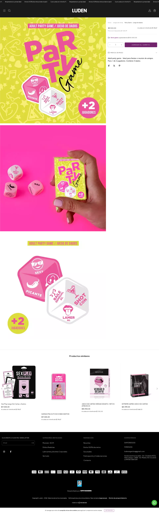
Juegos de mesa (118, 22)
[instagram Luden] (4, 452)
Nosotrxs (86, 443)
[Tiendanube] (79, 503)
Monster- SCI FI (48, 443)
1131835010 (128, 447)
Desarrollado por (73, 491)
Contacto (87, 460)
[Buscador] (9, 11)
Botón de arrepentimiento (118, 498)
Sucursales (87, 452)
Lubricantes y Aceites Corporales (55, 452)
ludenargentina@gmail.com (134, 451)
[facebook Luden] (10, 452)
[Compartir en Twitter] (114, 66)
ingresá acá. (103, 498)
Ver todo (46, 456)
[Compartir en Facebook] (109, 66)
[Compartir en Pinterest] (119, 66)
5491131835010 (129, 443)
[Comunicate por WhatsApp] (154, 503)
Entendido (109, 510)
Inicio (109, 22)
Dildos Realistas (49, 447)
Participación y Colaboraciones (95, 456)
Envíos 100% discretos (92, 447)
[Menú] (4, 11)
